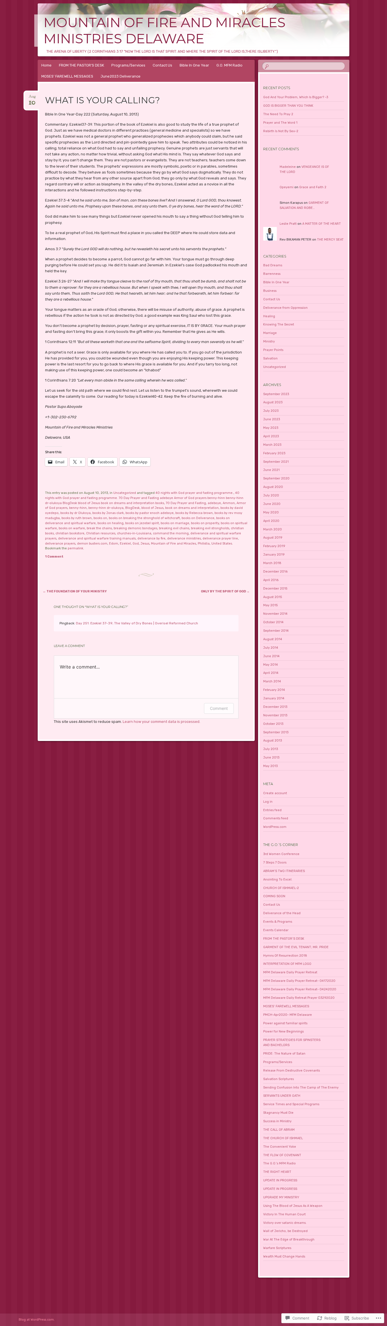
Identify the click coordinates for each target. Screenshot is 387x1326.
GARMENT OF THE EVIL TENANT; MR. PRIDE (296, 947)
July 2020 (271, 495)
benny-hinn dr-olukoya (106, 508)
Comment (219, 708)
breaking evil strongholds (210, 528)
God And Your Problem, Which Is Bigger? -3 (295, 97)
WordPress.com (274, 827)
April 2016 (270, 580)
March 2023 (272, 445)
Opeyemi (287, 187)
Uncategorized (124, 493)
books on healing (110, 523)
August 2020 (273, 487)
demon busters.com (92, 543)
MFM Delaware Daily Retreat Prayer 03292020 (299, 998)
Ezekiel (125, 543)
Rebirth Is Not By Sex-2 (280, 131)
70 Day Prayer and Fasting (186, 503)
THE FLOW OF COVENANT (282, 1155)
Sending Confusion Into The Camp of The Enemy (301, 1087)
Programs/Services (128, 65)
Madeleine (288, 167)
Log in (268, 802)
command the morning (171, 533)
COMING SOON (274, 896)
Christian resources (100, 533)
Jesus (145, 543)
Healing (269, 316)
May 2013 (270, 766)
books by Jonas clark (108, 513)
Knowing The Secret (278, 324)
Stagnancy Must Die (278, 1113)
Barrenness (271, 274)
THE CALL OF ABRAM (279, 1130)
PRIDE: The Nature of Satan (284, 1053)
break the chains (99, 528)
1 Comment (54, 556)
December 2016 (275, 571)
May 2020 (271, 512)
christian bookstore (70, 533)
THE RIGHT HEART (277, 1172)
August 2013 (272, 740)
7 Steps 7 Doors (274, 862)
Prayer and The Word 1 (280, 123)
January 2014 (273, 698)
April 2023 (271, 436)
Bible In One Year (194, 65)
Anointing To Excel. (277, 879)
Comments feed (275, 818)
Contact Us (162, 65)
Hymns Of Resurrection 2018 (285, 955)
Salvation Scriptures (278, 1079)
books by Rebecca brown (194, 513)
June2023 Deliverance (121, 76)
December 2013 (275, 707)
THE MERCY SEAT (330, 239)
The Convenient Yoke (279, 1147)
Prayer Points (273, 350)
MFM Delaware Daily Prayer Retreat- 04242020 (299, 989)
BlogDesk (132, 508)
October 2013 (273, 724)
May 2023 (270, 428)
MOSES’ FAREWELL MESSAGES (67, 76)
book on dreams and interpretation (192, 508)
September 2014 (276, 631)
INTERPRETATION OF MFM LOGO (287, 964)
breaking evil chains (174, 528)
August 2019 (272, 537)
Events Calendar (275, 930)
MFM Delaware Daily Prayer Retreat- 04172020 (299, 981)
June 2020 (271, 504)
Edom (113, 543)
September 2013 (275, 732)
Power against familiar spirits (285, 1023)
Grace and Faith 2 (312, 187)
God (136, 543)
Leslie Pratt (288, 224)
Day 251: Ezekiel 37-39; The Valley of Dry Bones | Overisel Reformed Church (137, 623)
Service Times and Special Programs (291, 1104)
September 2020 (276, 478)
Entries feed (272, 810)
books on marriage (175, 523)
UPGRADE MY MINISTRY (281, 1197)
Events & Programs (277, 922)
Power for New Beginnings (283, 1031)
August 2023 (272, 402)
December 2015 (275, 588)
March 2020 (272, 529)
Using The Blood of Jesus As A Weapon (292, 1206)
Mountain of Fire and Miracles (173, 543)
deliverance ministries (184, 538)
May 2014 (270, 665)
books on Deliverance (198, 518)
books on (100, 518)
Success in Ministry (277, 1121)
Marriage (270, 333)
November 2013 (275, 715)
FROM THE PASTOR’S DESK (81, 65)
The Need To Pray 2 (278, 114)
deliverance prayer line (220, 538)
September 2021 (276, 462)
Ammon (229, 503)
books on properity (205, 523)
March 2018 (272, 563)
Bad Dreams (272, 265)
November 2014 (275, 614)
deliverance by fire (151, 538)
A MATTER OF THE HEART (321, 224)
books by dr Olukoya (75, 513)
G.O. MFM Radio (229, 65)
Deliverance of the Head (282, 913)
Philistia (204, 543)
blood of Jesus (152, 508)
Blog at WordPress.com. (37, 1319)
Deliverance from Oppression (285, 308)
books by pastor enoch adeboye (150, 513)
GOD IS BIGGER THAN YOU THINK (288, 106)
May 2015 (270, 605)
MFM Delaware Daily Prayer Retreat (290, 972)
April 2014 (270, 673)
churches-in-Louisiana (134, 533)
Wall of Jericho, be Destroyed (285, 1231)
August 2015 (272, 597)
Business (270, 291)
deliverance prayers (60, 543)
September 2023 (276, 394)
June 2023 (271, 419)
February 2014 (274, 690)
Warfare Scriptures (277, 1248)
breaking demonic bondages (135, 528)
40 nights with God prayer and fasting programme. (194, 493)
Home (46, 65)
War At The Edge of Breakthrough (288, 1239)
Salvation (270, 358)
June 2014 (271, 656)
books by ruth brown (76, 518)
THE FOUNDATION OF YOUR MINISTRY (75, 591)
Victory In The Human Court (284, 1214)
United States (221, 543)
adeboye (214, 503)
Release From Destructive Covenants (291, 1070)
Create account (275, 793)
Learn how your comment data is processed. (161, 721)
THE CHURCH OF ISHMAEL (283, 1138)
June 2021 (271, 470)
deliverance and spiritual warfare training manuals (97, 538)
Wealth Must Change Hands (284, 1256)
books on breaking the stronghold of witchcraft (144, 518)
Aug (32, 98)
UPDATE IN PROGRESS (280, 1180)
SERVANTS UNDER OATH (281, 1096)
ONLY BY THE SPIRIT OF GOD (225, 591)
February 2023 (274, 453)
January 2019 (273, 554)
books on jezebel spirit (142, 523)
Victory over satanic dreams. (285, 1223)
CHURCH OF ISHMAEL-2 (281, 888)
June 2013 (271, 757)
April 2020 (271, 521)
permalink (75, 548)
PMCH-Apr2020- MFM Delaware (287, 1015)
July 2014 (270, 648)
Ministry (269, 341)
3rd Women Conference (281, 854)
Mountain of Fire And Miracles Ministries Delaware (165, 30)
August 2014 (272, 639)
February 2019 (274, 546)
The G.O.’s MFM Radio (279, 1163)
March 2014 (272, 681)
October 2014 (273, 622)
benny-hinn (78, 508)
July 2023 (270, 411)
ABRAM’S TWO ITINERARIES (284, 871)
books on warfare (72, 528)
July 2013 (270, 749)
